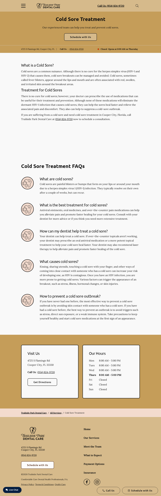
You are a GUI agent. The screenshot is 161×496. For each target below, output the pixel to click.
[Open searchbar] (137, 6)
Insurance (90, 472)
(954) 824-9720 (77, 49)
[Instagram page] (97, 482)
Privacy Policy (27, 484)
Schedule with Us (80, 37)
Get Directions (42, 382)
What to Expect (93, 455)
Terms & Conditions (44, 484)
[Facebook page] (87, 482)
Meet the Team (92, 446)
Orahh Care (60, 484)
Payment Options (94, 463)
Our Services (91, 437)
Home (87, 429)
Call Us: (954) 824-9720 (110, 5)
